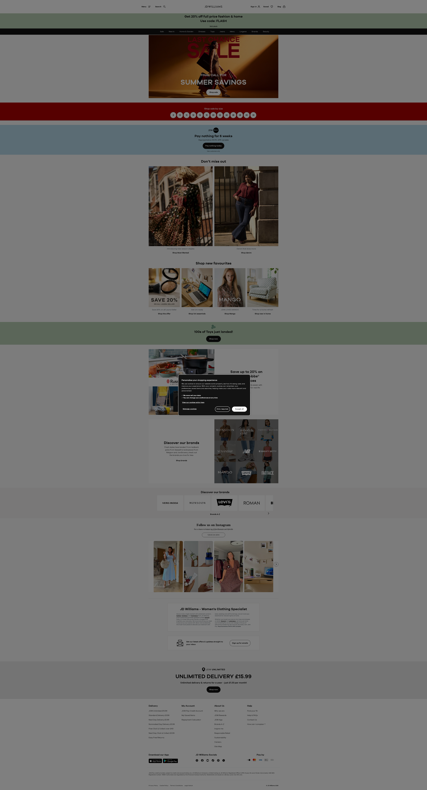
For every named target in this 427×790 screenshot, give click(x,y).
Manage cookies (190, 409)
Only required (222, 409)
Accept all (239, 409)
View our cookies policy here (193, 402)
